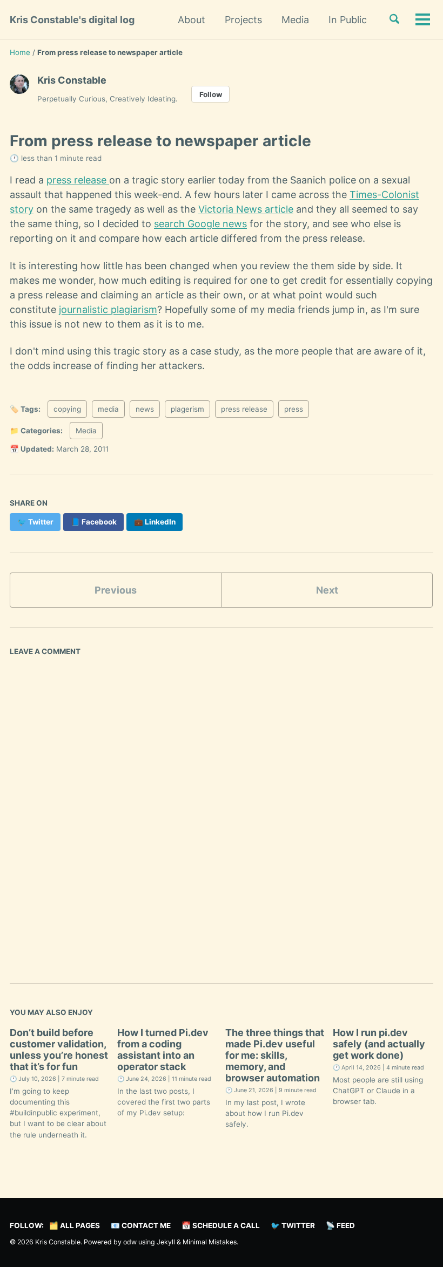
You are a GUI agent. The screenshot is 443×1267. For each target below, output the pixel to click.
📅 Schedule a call (221, 1225)
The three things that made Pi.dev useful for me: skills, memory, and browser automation (274, 1055)
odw (130, 1242)
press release (77, 180)
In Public (347, 19)
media (108, 409)
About (191, 19)
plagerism (187, 409)
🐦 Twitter (293, 1225)
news (145, 409)
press (293, 409)
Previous (116, 590)
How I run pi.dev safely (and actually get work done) (379, 1044)
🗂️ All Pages (74, 1225)
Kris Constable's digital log (72, 19)
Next (327, 590)
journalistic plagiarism (108, 309)
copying (67, 409)
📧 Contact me (141, 1225)
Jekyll (166, 1242)
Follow (210, 94)
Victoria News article (245, 209)
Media (295, 19)
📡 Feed (340, 1225)
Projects (243, 19)
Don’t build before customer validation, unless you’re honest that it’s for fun (59, 1049)
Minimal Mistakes (210, 1242)
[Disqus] (221, 810)
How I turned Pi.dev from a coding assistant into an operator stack (163, 1049)
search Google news (200, 223)
